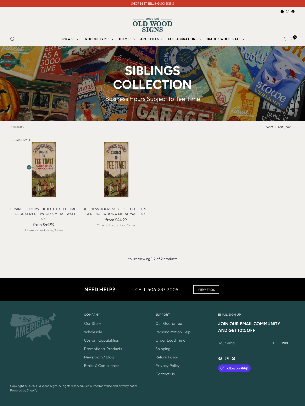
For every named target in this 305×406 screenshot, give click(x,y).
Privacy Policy (167, 365)
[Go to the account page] (284, 39)
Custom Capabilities (101, 340)
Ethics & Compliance (101, 365)
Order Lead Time (170, 340)
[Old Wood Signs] (152, 25)
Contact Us (165, 373)
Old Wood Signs (46, 386)
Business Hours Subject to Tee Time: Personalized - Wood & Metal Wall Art (43, 214)
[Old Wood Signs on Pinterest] (293, 11)
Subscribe (280, 343)
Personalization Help (172, 331)
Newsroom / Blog (99, 356)
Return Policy (166, 356)
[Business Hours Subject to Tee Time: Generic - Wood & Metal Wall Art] (116, 170)
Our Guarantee (168, 323)
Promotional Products (103, 348)
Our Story (92, 323)
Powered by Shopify (23, 390)
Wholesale (93, 331)
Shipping (162, 348)
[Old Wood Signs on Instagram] (287, 11)
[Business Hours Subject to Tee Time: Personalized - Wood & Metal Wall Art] (44, 170)
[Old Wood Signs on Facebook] (282, 11)
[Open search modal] (12, 39)
